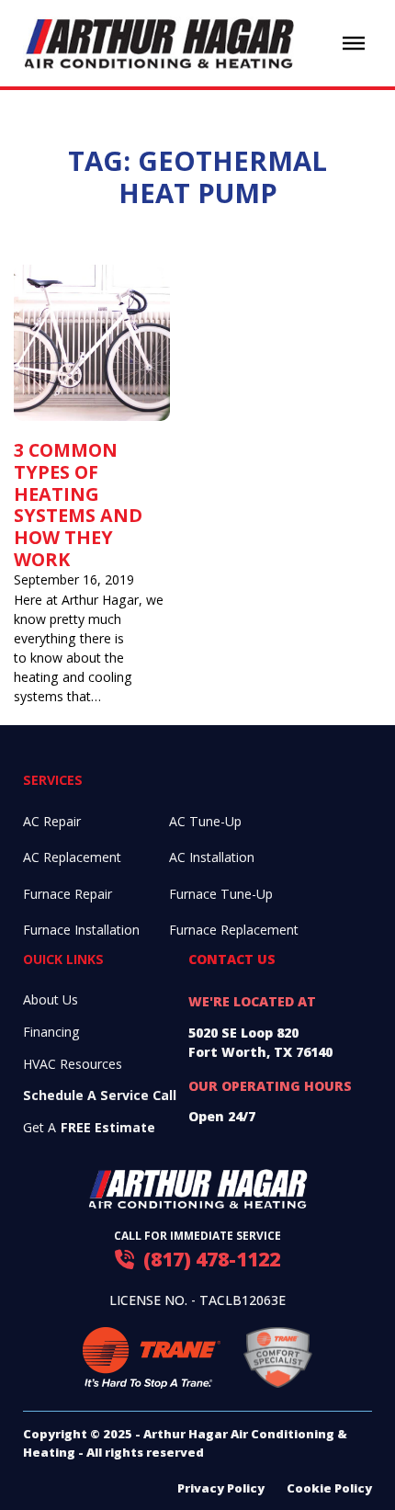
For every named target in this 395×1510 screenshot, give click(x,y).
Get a (89, 1127)
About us (50, 999)
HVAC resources (72, 1064)
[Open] (354, 43)
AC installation (211, 857)
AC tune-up (205, 821)
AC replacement (72, 857)
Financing (51, 1031)
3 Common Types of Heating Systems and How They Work (78, 504)
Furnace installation (81, 929)
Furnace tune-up (221, 894)
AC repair (52, 821)
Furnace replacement (234, 929)
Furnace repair (67, 894)
